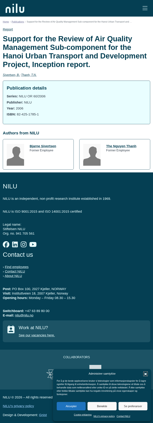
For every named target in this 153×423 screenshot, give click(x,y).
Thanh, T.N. (29, 75)
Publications (18, 21)
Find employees (17, 267)
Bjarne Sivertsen (43, 146)
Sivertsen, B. (11, 75)
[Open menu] (145, 8)
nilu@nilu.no (24, 315)
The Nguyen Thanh (121, 146)
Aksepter (71, 406)
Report (8, 29)
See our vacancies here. (37, 335)
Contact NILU (123, 416)
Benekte (102, 406)
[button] (145, 374)
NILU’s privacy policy (104, 416)
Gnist (43, 415)
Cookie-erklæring (83, 415)
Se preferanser (133, 406)
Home (6, 21)
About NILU (13, 276)
